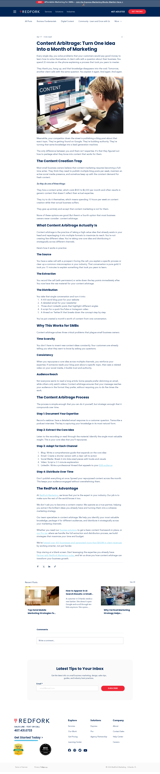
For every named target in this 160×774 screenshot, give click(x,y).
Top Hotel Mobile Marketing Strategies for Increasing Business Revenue (41, 611)
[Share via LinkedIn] (49, 566)
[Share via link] (55, 566)
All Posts (28, 21)
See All (132, 582)
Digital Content (67, 21)
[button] (14, 12)
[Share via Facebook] (38, 566)
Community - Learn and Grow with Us (94, 21)
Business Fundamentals (46, 21)
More (117, 21)
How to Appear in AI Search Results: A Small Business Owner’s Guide (79, 592)
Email (38, 684)
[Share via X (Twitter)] (43, 566)
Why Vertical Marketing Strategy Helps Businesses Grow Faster (117, 611)
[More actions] (122, 36)
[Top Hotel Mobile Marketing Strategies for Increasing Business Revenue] (42, 595)
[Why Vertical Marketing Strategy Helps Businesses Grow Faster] (118, 595)
